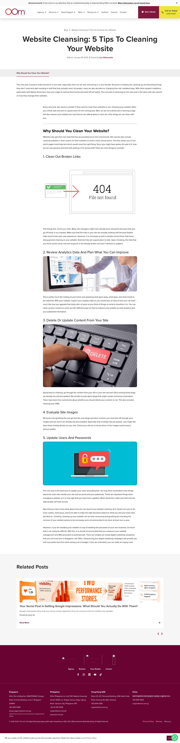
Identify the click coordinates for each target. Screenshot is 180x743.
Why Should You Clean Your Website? (33, 73)
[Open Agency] (46, 12)
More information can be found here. (134, 3)
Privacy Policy (91, 738)
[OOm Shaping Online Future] (15, 12)
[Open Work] (84, 12)
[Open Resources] (98, 12)
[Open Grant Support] (75, 12)
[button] (158, 633)
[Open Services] (58, 12)
